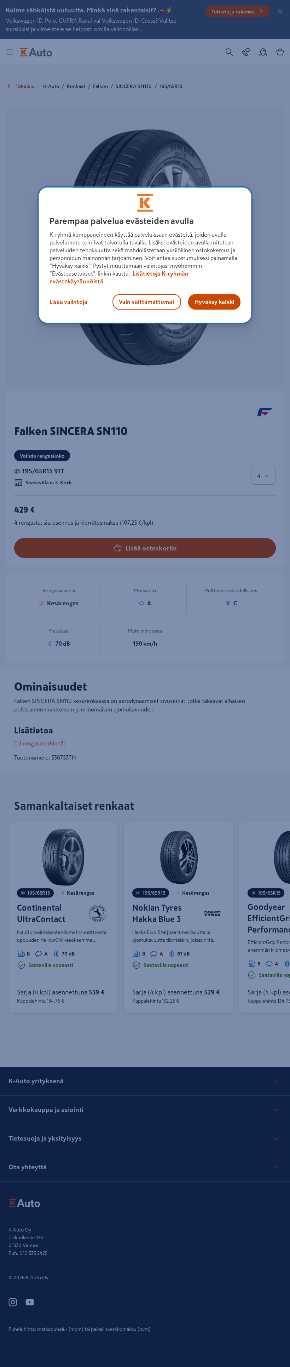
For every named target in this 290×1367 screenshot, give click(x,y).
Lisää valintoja (68, 302)
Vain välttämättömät (147, 302)
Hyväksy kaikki (214, 302)
